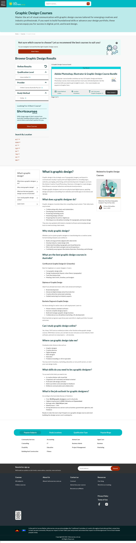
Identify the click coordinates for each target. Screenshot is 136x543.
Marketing (100, 447)
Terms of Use (103, 500)
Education (50, 447)
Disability (25, 447)
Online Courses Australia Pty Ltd (31, 87)
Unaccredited (25, 77)
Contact (73, 481)
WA (16, 160)
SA (16, 151)
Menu (3, 5)
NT (16, 145)
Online (23, 98)
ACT (16, 139)
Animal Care (76, 439)
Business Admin (77, 443)
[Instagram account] (106, 504)
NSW (17, 142)
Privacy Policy (103, 496)
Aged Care (100, 439)
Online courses (20, 485)
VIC (16, 157)
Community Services (28, 439)
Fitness (49, 451)
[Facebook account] (99, 504)
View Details (111, 92)
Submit (115, 468)
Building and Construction (30, 451)
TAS (16, 154)
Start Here (35, 51)
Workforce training (104, 485)
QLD (16, 148)
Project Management (79, 447)
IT (47, 443)
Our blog (101, 481)
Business (100, 443)
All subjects (19, 481)
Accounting (50, 439)
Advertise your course (78, 485)
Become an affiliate (76, 488)
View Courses (32, 126)
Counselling (25, 443)
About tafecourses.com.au (52, 481)
